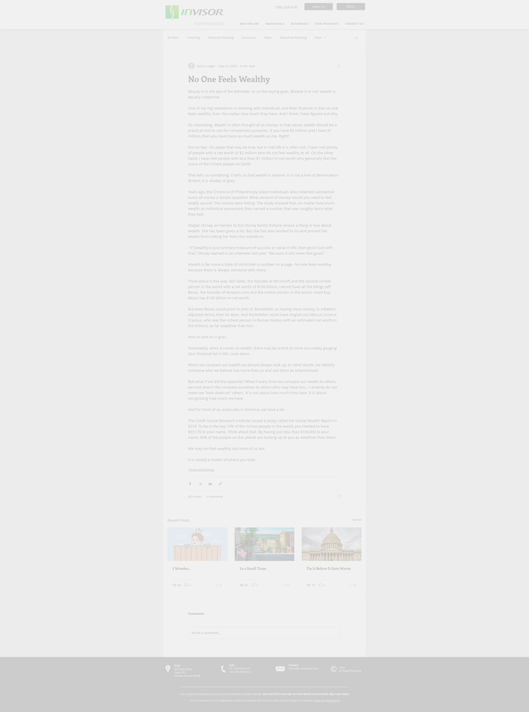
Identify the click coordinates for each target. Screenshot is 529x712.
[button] (358, 6)
